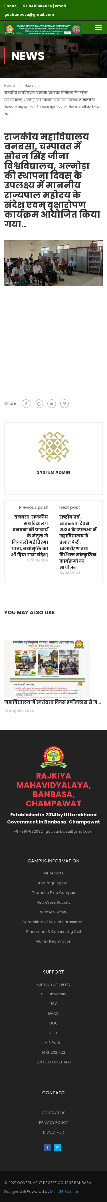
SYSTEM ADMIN (53, 472)
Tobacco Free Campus (53, 892)
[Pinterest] (64, 403)
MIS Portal (53, 1042)
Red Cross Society (53, 902)
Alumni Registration (53, 941)
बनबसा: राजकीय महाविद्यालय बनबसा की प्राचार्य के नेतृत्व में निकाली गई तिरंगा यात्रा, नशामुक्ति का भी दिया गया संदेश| (29, 536)
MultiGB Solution (64, 1191)
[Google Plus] (39, 403)
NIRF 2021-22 (53, 1052)
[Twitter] (51, 403)
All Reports (53, 873)
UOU (53, 1023)
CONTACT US (53, 1113)
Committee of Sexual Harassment (53, 922)
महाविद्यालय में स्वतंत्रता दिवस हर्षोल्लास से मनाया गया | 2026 (53, 702)
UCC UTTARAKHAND (53, 1062)
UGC (53, 1003)
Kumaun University (53, 984)
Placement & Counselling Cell (53, 931)
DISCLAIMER (53, 1132)
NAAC (53, 1013)
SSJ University (53, 994)
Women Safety (53, 912)
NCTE (53, 1033)
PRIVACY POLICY (53, 1122)
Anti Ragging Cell (53, 883)
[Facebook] (26, 403)
